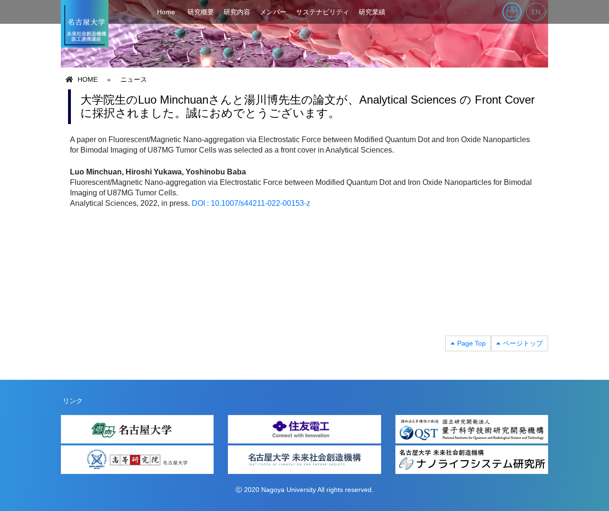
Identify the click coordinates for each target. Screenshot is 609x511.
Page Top (471, 343)
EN (535, 12)
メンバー (273, 12)
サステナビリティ (322, 12)
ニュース (133, 79)
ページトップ (523, 343)
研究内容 (237, 12)
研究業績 (372, 12)
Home (166, 12)
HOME (88, 79)
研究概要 (200, 12)
